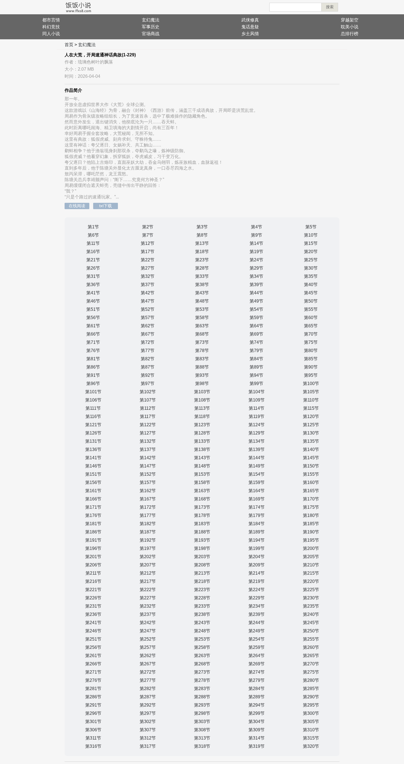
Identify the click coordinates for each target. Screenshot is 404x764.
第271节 (93, 672)
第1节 (93, 227)
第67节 (147, 334)
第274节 (256, 672)
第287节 (148, 696)
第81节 (93, 358)
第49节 (256, 301)
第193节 (202, 540)
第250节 (311, 631)
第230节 (311, 598)
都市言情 (51, 20)
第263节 (202, 655)
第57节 (147, 317)
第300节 (311, 713)
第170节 (311, 499)
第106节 (93, 400)
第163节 (202, 490)
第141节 (93, 457)
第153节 (202, 474)
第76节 (93, 350)
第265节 (311, 655)
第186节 (93, 532)
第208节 (202, 565)
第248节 (202, 631)
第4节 (256, 227)
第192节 (148, 540)
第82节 (147, 358)
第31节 (93, 276)
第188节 (202, 532)
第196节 (93, 548)
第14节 (256, 243)
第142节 (148, 457)
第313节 (202, 738)
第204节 (256, 556)
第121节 (93, 424)
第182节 (148, 523)
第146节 (93, 466)
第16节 (93, 251)
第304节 (256, 721)
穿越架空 (349, 20)
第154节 (256, 474)
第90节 (311, 367)
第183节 (202, 523)
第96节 (93, 383)
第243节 (202, 622)
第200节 (311, 548)
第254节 (256, 639)
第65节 (311, 325)
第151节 (93, 474)
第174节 (256, 507)
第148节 (202, 466)
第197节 (148, 548)
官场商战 (150, 33)
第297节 (148, 713)
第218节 (202, 581)
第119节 (256, 416)
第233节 (202, 606)
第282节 (148, 688)
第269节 (256, 663)
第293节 (202, 705)
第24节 (256, 260)
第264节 (256, 655)
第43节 (202, 292)
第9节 (256, 235)
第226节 (93, 598)
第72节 (147, 342)
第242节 (148, 622)
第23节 (202, 260)
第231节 (93, 606)
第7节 (147, 235)
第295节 (311, 705)
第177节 (148, 515)
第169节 (256, 499)
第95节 (311, 375)
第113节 (202, 408)
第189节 (256, 532)
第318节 (202, 746)
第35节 (311, 276)
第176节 (93, 515)
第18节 (202, 251)
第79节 (256, 350)
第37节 (147, 284)
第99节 (256, 383)
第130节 (311, 433)
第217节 (148, 581)
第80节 (311, 350)
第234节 (256, 606)
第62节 (147, 325)
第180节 (311, 515)
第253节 (202, 639)
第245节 (311, 622)
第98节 (202, 383)
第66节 (93, 334)
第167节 (148, 499)
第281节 (93, 688)
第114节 (256, 408)
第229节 (256, 598)
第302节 (148, 721)
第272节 (148, 672)
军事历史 (150, 26)
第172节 (148, 507)
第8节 (202, 235)
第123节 (202, 424)
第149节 (256, 466)
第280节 (311, 680)
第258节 (202, 647)
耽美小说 (349, 26)
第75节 (311, 342)
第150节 (311, 466)
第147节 (148, 466)
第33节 (202, 276)
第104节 (256, 391)
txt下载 (105, 205)
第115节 (311, 408)
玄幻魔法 (150, 20)
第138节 (202, 449)
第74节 (256, 342)
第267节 (148, 663)
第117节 (148, 416)
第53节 (202, 309)
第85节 (311, 358)
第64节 (256, 325)
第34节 (256, 276)
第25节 (311, 260)
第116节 (93, 416)
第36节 (93, 284)
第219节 (256, 581)
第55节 (311, 309)
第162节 (148, 490)
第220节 (311, 581)
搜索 (330, 7)
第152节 (148, 474)
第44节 (256, 292)
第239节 (256, 614)
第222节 (148, 589)
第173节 (202, 507)
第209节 (256, 565)
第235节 (311, 606)
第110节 (311, 400)
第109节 (256, 400)
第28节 (202, 268)
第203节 (202, 556)
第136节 (93, 449)
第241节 (93, 622)
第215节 (311, 573)
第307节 (148, 729)
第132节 (148, 441)
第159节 (256, 482)
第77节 (147, 350)
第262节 (148, 655)
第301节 (93, 721)
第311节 (93, 738)
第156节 (93, 482)
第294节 (256, 705)
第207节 (148, 565)
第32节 (147, 276)
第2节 (147, 227)
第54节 (256, 309)
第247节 (148, 631)
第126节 (93, 433)
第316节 (93, 746)
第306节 (93, 729)
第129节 (256, 433)
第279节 (256, 680)
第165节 (311, 490)
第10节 (311, 235)
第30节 (311, 268)
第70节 (311, 334)
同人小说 (51, 33)
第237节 (148, 614)
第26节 (93, 268)
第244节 (256, 622)
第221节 (93, 589)
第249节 (256, 631)
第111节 (93, 408)
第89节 (256, 367)
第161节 (93, 490)
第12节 (147, 243)
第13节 (202, 243)
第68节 (202, 334)
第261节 (93, 655)
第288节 (202, 696)
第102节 (148, 391)
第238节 (202, 614)
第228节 (202, 598)
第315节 (311, 738)
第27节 (147, 268)
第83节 (202, 358)
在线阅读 (77, 205)
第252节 (148, 639)
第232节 (148, 606)
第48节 (202, 301)
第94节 (256, 375)
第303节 (202, 721)
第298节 (202, 713)
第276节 (93, 680)
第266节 (93, 663)
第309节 (256, 729)
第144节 (256, 457)
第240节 (311, 614)
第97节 (147, 383)
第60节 (311, 317)
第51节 (93, 309)
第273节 (202, 672)
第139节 (256, 449)
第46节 (93, 301)
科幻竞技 (51, 26)
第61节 (93, 325)
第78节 (202, 350)
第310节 (311, 729)
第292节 (148, 705)
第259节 (256, 647)
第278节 (202, 680)
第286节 (93, 696)
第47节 (147, 301)
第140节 (311, 449)
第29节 (256, 268)
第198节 (202, 548)
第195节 (311, 540)
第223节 (202, 589)
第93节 (202, 375)
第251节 (93, 639)
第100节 (311, 383)
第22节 (147, 260)
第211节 (93, 573)
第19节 (256, 251)
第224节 (256, 589)
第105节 (311, 391)
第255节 (311, 639)
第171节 (93, 507)
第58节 (202, 317)
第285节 (311, 688)
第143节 (202, 457)
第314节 (256, 738)
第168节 (202, 499)
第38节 (202, 284)
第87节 (147, 367)
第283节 (202, 688)
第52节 (147, 309)
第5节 (311, 227)
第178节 (202, 515)
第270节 (311, 663)
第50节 (311, 301)
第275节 (311, 672)
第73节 (202, 342)
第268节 (202, 663)
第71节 (93, 342)
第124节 (256, 424)
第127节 (148, 433)
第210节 (311, 565)
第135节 (311, 441)
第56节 (93, 317)
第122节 (148, 424)
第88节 (202, 367)
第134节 (256, 441)
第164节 (256, 490)
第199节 (256, 548)
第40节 (311, 284)
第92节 (147, 375)
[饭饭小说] (78, 7)
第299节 (256, 713)
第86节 (93, 367)
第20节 (311, 251)
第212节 (148, 573)
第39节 (256, 284)
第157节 (148, 482)
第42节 (147, 292)
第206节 (93, 565)
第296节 (93, 713)
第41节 (93, 292)
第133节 (202, 441)
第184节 (256, 523)
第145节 (311, 457)
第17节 (147, 251)
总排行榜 (349, 33)
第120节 (311, 416)
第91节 (93, 375)
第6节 (93, 235)
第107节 (148, 400)
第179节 (256, 515)
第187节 (148, 532)
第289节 (256, 696)
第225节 (311, 589)
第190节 (311, 532)
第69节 (256, 334)
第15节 (311, 243)
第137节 (148, 449)
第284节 (256, 688)
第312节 (148, 738)
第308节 (202, 729)
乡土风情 (250, 33)
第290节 (311, 696)
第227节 (148, 598)
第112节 (148, 408)
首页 (69, 44)
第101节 (93, 391)
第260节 (311, 647)
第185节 (311, 523)
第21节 (93, 260)
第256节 (93, 647)
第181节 (93, 523)
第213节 (202, 573)
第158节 (202, 482)
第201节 (93, 556)
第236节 (93, 614)
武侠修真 (250, 20)
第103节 (202, 391)
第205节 (311, 556)
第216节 (93, 581)
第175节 (311, 507)
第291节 (93, 705)
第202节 (148, 556)
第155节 (311, 474)
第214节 (256, 573)
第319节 (256, 746)
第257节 (148, 647)
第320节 (311, 746)
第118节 (202, 416)
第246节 (93, 631)
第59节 (256, 317)
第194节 (256, 540)
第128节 (202, 433)
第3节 (202, 227)
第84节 (256, 358)
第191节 (93, 540)
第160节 (311, 482)
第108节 (202, 400)
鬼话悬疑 (250, 26)
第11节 (93, 243)
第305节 (311, 721)
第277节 (148, 680)
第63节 (202, 325)
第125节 (311, 424)
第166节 (93, 499)
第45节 (311, 292)
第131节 (93, 441)
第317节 (148, 746)
